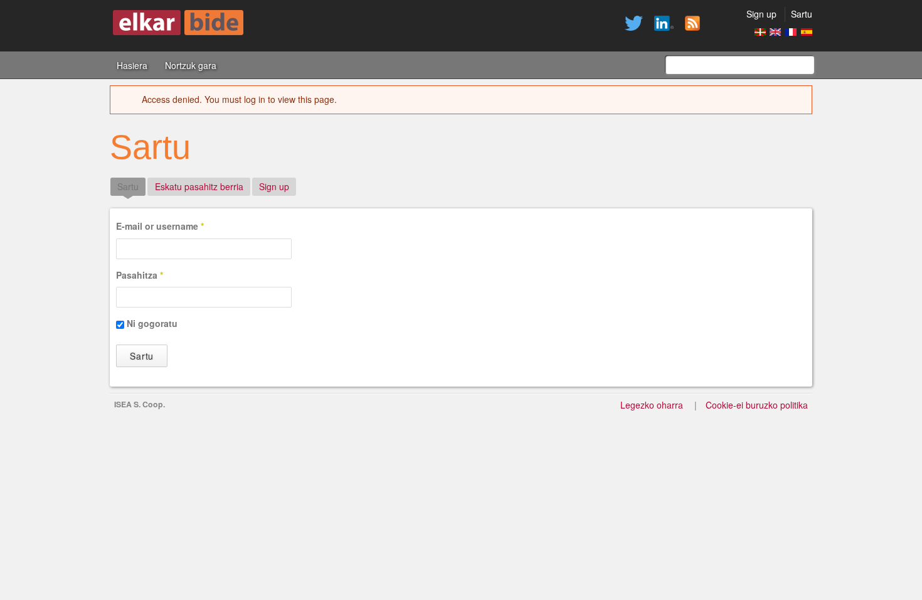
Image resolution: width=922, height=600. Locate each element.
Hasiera (132, 65)
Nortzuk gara (190, 65)
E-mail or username (160, 226)
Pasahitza (139, 275)
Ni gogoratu (152, 323)
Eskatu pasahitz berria (199, 186)
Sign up (761, 14)
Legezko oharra (651, 405)
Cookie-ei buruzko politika (757, 405)
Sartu (801, 14)
